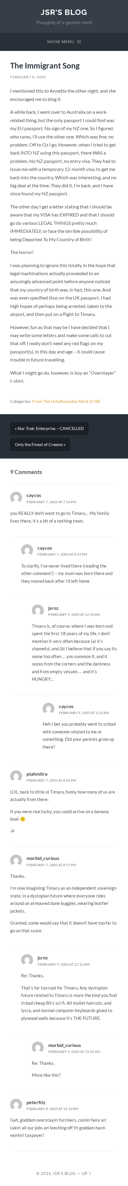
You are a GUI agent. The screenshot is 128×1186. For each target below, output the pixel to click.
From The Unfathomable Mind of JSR (66, 401)
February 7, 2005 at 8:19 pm (62, 554)
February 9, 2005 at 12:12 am (64, 964)
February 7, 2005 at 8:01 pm (51, 780)
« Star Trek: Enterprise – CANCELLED (49, 428)
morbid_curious (42, 858)
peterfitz (36, 1102)
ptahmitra (36, 774)
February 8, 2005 (28, 77)
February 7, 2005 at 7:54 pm (51, 502)
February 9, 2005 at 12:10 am (74, 614)
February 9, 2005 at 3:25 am (84, 712)
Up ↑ (87, 1173)
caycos (33, 495)
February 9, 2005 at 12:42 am (74, 1051)
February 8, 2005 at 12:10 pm (52, 1108)
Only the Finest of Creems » (40, 444)
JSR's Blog (64, 12)
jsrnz (53, 608)
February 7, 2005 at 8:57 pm (51, 865)
